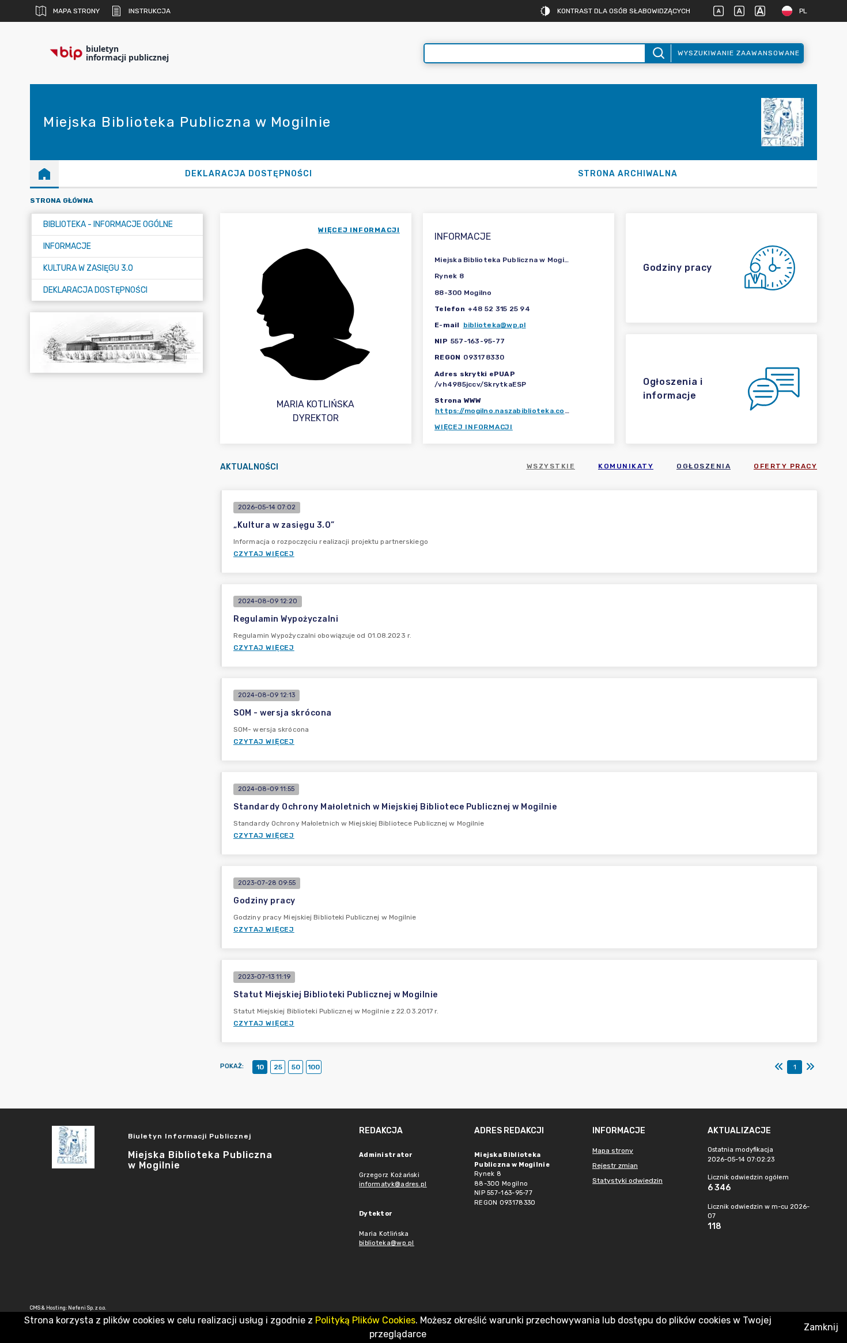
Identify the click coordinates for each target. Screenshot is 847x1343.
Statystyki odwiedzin (627, 1180)
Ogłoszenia (703, 466)
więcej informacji (359, 230)
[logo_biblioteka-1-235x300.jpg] (782, 122)
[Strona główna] (44, 173)
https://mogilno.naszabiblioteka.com (503, 411)
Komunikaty (625, 466)
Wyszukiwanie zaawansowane (739, 53)
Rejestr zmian (615, 1166)
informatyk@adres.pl (393, 1184)
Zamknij (821, 1327)
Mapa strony (76, 11)
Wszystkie (551, 466)
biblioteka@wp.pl (494, 325)
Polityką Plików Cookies (365, 1320)
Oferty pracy (785, 466)
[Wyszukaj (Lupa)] (658, 53)
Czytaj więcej (263, 554)
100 (314, 1067)
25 (278, 1067)
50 (296, 1067)
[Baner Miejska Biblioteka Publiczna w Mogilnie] (116, 342)
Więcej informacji (473, 427)
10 (260, 1067)
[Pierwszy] (779, 1067)
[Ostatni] (810, 1067)
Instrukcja (149, 11)
